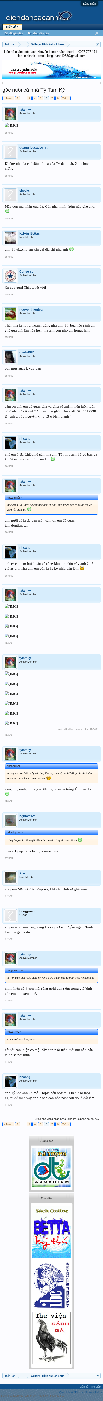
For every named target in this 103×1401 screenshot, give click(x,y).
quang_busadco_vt (33, 147)
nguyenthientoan (31, 309)
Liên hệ (84, 1386)
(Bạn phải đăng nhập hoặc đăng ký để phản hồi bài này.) (68, 1119)
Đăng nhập (89, 3)
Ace (22, 873)
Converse (26, 271)
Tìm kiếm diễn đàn (38, 33)
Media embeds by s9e (51, 1395)
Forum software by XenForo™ (19, 1395)
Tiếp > (65, 98)
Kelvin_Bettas (29, 233)
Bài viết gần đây (13, 33)
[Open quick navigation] (97, 44)
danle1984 (26, 352)
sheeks (24, 190)
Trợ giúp (96, 1386)
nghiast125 (27, 816)
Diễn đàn (12, 27)
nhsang (24, 438)
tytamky (25, 109)
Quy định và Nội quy (71, 1392)
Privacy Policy (93, 1392)
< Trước (8, 98)
